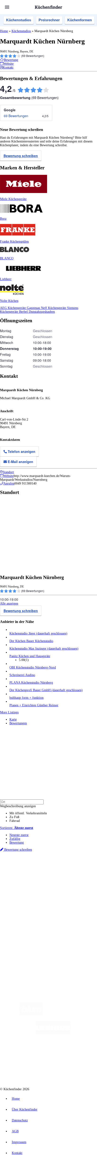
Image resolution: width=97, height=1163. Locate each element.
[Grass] (70, 1014)
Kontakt (17, 1153)
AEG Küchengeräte (13, 308)
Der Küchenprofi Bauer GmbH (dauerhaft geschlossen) (46, 690)
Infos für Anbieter (21, 930)
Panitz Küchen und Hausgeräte (29, 656)
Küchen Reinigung (21, 902)
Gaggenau (34, 308)
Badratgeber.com (20, 917)
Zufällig (14, 839)
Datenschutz (20, 1120)
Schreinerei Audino (22, 675)
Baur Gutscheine (32, 881)
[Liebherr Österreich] (53, 1033)
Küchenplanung (19, 898)
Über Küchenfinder (22, 909)
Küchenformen (79, 20)
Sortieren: (16, 828)
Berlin (31, 870)
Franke (64, 874)
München (53, 870)
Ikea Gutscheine (32, 878)
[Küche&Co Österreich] (65, 1071)
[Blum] (31, 1014)
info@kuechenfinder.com (17, 958)
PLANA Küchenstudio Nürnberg (31, 682)
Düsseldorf (23, 874)
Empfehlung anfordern (24, 866)
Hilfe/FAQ (16, 913)
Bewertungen (18, 723)
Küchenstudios (18, 20)
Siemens (74, 874)
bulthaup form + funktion (26, 698)
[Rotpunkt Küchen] (31, 1071)
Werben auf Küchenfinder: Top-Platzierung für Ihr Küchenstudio (52, 934)
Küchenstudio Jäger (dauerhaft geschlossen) (38, 633)
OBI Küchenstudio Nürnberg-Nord (32, 667)
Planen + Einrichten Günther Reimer (33, 705)
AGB (15, 1131)
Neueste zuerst (18, 835)
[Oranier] (38, 1052)
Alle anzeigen (9, 603)
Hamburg (41, 870)
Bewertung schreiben (21, 155)
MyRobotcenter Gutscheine (58, 881)
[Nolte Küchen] (77, 1052)
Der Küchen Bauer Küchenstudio (31, 641)
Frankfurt (36, 874)
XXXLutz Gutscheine (55, 878)
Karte (13, 719)
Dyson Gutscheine (79, 878)
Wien (12, 874)
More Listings (9, 712)
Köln (45, 874)
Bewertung (16, 842)
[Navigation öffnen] (7, 7)
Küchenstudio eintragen (25, 937)
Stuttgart (54, 874)
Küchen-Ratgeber (20, 906)
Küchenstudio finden (23, 862)
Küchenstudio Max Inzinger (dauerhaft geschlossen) (43, 648)
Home (4, 31)
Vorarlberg (66, 870)
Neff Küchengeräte (54, 308)
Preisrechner (49, 20)
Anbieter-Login (23, 941)
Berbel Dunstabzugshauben (37, 311)
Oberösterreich (81, 870)
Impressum (19, 1142)
